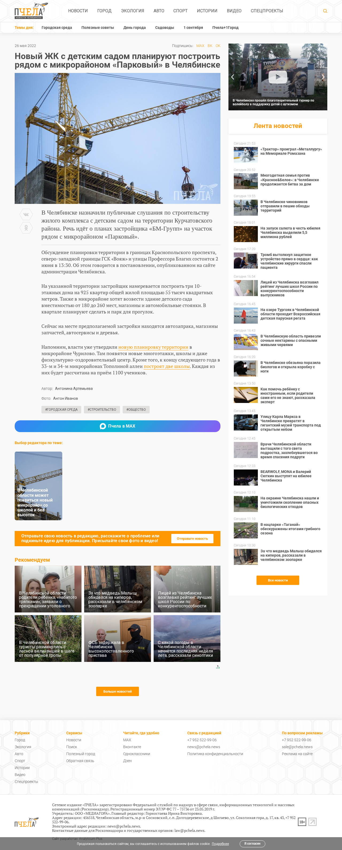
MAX (200, 46)
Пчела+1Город (225, 27)
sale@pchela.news (297, 747)
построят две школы (167, 366)
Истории (207, 10)
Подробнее (220, 844)
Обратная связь (80, 761)
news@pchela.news (203, 747)
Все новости (278, 580)
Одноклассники (136, 754)
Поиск (71, 747)
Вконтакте (132, 747)
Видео (234, 10)
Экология (132, 10)
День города (134, 27)
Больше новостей (117, 691)
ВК (210, 46)
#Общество (136, 410)
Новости (78, 10)
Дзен (127, 761)
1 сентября (193, 27)
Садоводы (164, 27)
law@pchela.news (189, 830)
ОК (218, 46)
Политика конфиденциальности (215, 754)
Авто (159, 10)
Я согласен (252, 843)
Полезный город (80, 754)
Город (104, 10)
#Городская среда (61, 410)
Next (323, 77)
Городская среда (57, 27)
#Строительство (102, 410)
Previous (232, 77)
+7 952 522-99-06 (202, 740)
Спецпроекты (267, 10)
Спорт (180, 10)
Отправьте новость (192, 539)
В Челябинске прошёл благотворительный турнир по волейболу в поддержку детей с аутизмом (273, 102)
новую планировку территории (153, 347)
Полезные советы (97, 27)
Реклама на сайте (297, 754)
